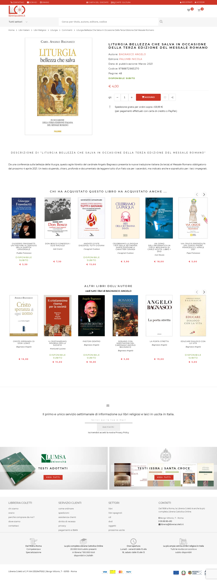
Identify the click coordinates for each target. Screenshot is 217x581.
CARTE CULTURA (123, 2)
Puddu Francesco (23, 253)
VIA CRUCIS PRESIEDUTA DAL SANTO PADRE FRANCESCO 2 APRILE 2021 (193, 246)
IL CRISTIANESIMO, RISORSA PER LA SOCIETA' (57, 343)
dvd (110, 521)
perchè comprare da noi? (21, 517)
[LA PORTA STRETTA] (159, 316)
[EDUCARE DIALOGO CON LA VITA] (193, 316)
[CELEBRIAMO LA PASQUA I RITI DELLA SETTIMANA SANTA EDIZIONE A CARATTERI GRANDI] (125, 218)
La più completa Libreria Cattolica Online (83, 546)
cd (109, 517)
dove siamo (14, 521)
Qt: (110, 97)
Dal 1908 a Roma (33, 546)
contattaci (13, 525)
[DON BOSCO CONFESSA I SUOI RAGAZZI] (57, 218)
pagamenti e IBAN (68, 530)
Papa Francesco (193, 253)
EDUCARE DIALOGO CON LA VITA (193, 342)
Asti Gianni (57, 249)
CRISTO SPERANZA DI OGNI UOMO (23, 342)
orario (45, 2)
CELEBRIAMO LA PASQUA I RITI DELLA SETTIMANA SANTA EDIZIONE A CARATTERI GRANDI (125, 246)
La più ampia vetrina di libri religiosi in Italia (183, 546)
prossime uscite (116, 530)
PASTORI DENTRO (91, 341)
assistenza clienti (67, 517)
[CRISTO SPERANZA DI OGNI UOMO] (23, 316)
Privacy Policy (122, 432)
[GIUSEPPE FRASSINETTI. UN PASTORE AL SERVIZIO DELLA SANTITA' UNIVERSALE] (23, 218)
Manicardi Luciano (57, 349)
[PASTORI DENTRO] (91, 316)
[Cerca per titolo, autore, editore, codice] (183, 21)
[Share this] (172, 97)
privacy (62, 525)
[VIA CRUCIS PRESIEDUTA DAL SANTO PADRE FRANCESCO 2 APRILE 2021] (193, 218)
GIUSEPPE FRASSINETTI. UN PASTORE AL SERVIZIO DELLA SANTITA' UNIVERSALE (24, 246)
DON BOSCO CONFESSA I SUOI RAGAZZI (57, 245)
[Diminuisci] (117, 97)
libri (110, 508)
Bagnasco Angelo (23, 347)
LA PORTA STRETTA (159, 341)
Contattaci (18, 2)
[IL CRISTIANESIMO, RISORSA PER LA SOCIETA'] (57, 316)
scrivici (33, 2)
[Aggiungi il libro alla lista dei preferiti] (165, 97)
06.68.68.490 (166, 521)
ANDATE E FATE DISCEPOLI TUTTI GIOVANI (92, 245)
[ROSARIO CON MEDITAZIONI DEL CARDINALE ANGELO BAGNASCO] (125, 316)
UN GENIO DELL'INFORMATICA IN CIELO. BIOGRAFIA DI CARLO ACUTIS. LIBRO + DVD (159, 247)
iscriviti (108, 427)
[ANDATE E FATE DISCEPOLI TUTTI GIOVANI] (91, 218)
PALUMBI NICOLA (130, 59)
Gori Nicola (159, 255)
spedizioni (63, 513)
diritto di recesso (66, 521)
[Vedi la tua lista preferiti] (189, 10)
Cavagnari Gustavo (92, 249)
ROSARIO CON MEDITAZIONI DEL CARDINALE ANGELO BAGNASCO (125, 344)
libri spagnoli (115, 513)
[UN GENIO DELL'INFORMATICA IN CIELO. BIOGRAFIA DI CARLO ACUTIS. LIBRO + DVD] (159, 218)
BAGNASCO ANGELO (119, 290)
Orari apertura (133, 546)
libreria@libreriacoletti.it (172, 524)
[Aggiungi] (132, 97)
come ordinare (66, 508)
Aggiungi (149, 97)
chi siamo (13, 508)
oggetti (112, 525)
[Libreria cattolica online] (17, 11)
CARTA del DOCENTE (98, 2)
